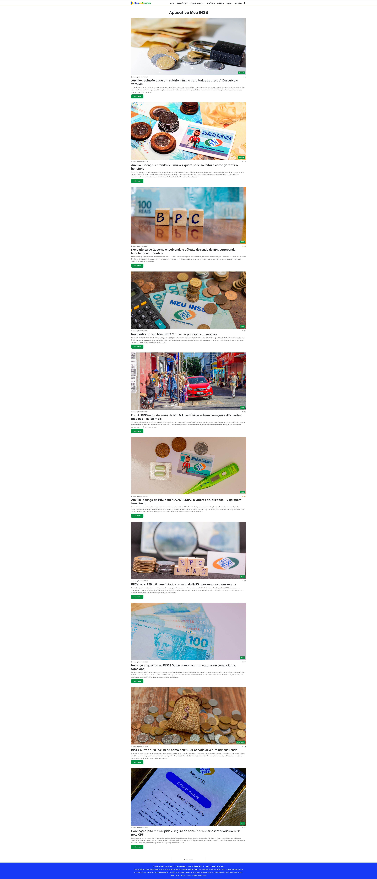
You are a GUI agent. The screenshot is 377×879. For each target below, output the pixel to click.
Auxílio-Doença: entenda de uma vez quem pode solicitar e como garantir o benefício (184, 166)
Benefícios (181, 3)
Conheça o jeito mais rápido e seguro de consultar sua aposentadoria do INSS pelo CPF (185, 832)
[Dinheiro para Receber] (141, 3)
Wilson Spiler (136, 77)
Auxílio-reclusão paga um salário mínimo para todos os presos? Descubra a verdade (184, 82)
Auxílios (210, 3)
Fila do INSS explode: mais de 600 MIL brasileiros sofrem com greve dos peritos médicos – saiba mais (186, 417)
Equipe (183, 875)
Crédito (220, 3)
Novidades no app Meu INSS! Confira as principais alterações (174, 334)
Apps (228, 3)
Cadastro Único (196, 3)
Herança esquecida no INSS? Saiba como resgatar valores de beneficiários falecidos (183, 667)
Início (172, 3)
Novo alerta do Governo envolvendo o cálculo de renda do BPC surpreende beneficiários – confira (183, 251)
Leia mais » (137, 96)
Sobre (177, 875)
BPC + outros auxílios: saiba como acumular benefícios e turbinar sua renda (184, 749)
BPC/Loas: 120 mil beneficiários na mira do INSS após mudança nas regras (183, 584)
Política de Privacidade (199, 875)
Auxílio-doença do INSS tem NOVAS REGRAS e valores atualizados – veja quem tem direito (186, 501)
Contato (188, 875)
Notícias (238, 3)
